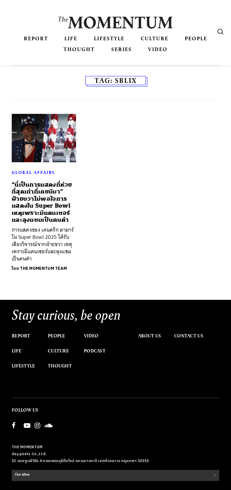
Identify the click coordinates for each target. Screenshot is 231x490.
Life (70, 38)
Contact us (188, 336)
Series (121, 49)
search (220, 31)
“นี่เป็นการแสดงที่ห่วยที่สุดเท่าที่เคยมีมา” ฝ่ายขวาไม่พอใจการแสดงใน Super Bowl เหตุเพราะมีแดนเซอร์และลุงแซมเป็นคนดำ (42, 202)
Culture (154, 38)
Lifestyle (109, 38)
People (196, 38)
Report (36, 38)
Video (158, 49)
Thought (79, 49)
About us (149, 336)
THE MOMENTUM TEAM (43, 268)
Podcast (95, 351)
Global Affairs (33, 172)
